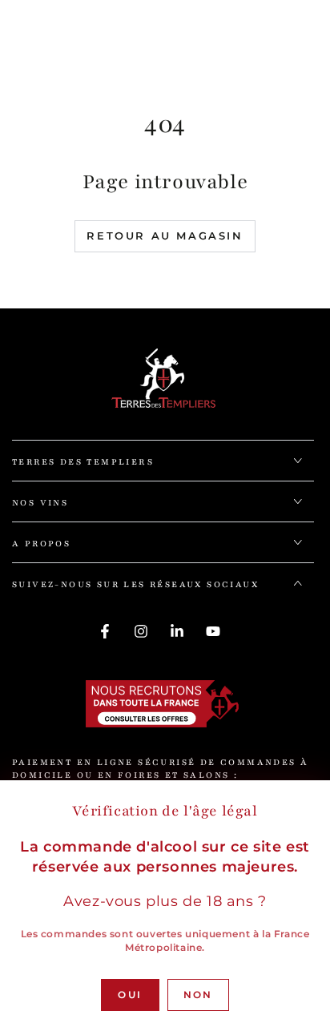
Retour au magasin (165, 235)
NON (198, 995)
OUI (130, 995)
